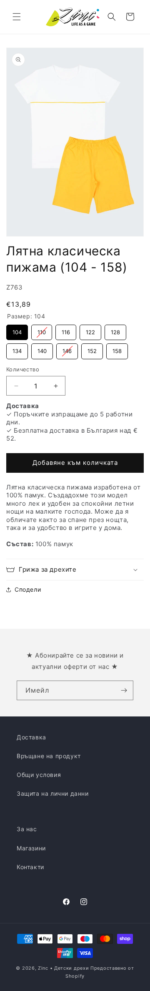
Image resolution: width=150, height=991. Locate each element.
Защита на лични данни (53, 793)
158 (117, 348)
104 (17, 330)
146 (67, 348)
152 (92, 348)
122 (90, 330)
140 (42, 348)
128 (115, 330)
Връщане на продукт (49, 755)
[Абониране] (124, 690)
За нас (27, 828)
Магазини (31, 848)
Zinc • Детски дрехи (63, 968)
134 (17, 348)
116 (66, 330)
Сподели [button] (28, 589)
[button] (17, 17)
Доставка (31, 737)
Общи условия (39, 774)
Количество (22, 369)
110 (42, 330)
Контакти (30, 866)
